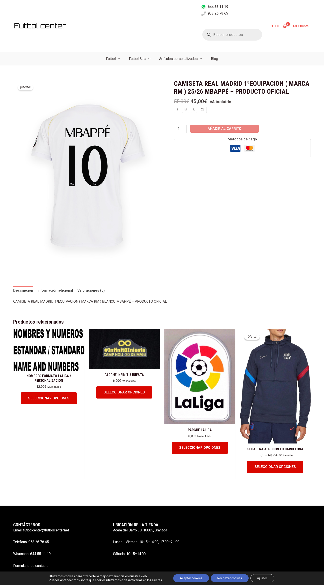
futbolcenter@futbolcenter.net (46, 530)
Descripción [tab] (23, 290)
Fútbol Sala (137, 59)
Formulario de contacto (30, 566)
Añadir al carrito (224, 129)
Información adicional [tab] (55, 290)
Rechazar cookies (229, 578)
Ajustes (262, 578)
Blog (214, 59)
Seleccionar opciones (48, 398)
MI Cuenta (301, 26)
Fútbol (111, 59)
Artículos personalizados (178, 59)
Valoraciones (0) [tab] (91, 290)
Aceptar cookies (191, 578)
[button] (118, 59)
